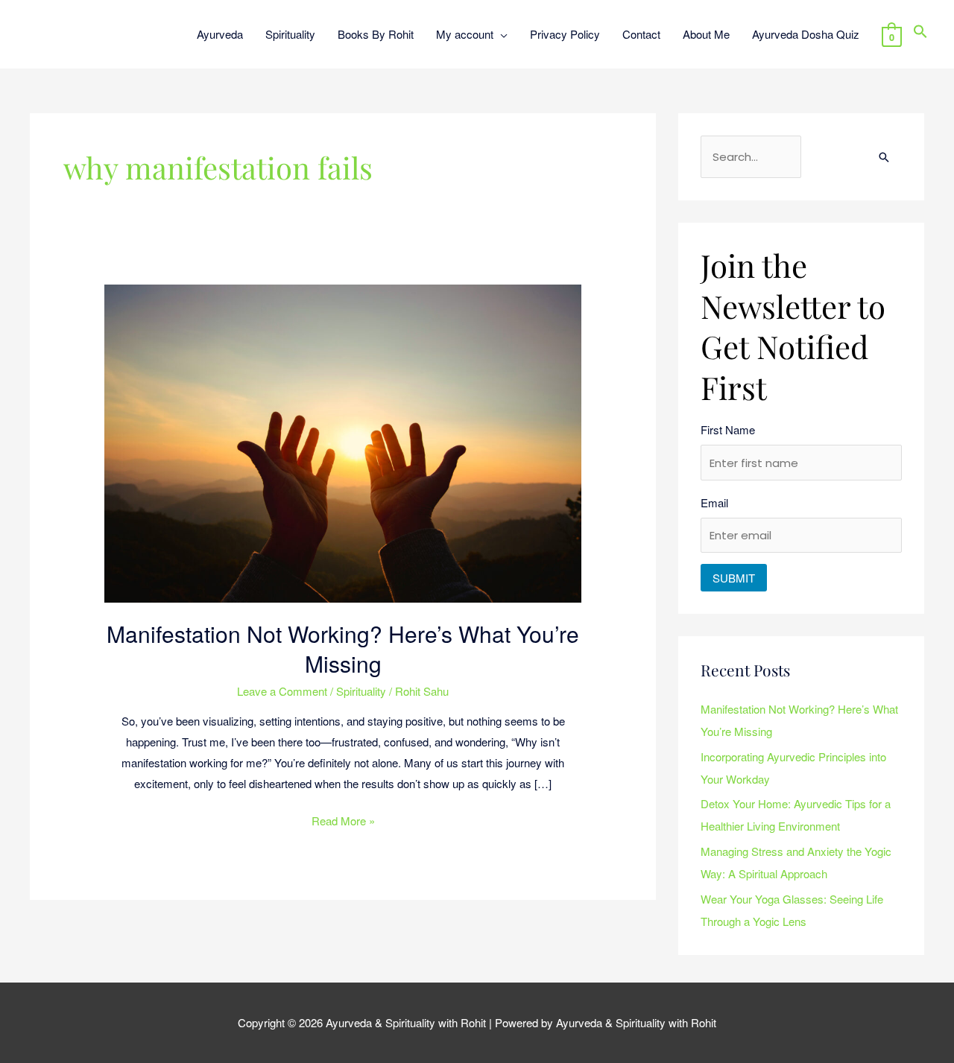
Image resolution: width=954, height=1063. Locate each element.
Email (714, 502)
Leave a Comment (282, 691)
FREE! (542, 22)
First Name (728, 429)
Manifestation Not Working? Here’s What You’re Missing (343, 648)
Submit (734, 578)
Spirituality (361, 691)
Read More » (343, 819)
